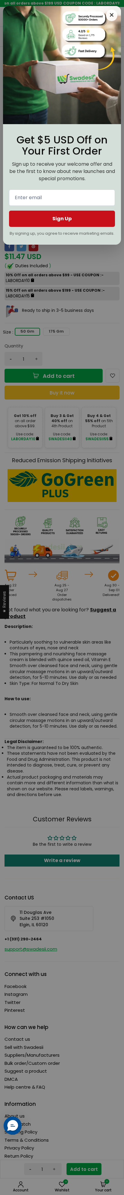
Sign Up (62, 218)
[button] (13, 1126)
